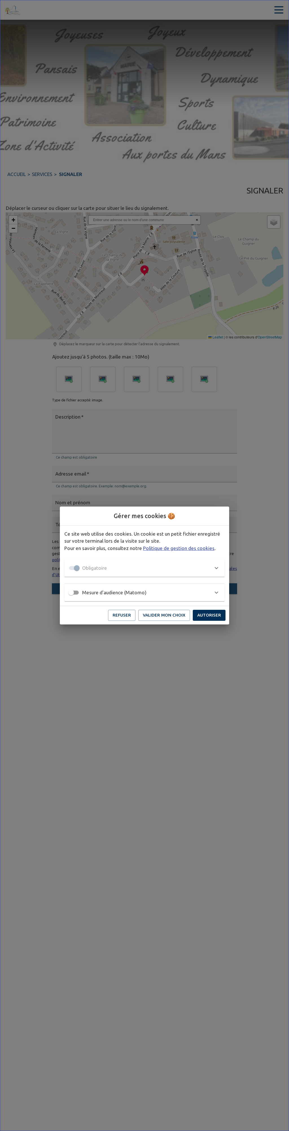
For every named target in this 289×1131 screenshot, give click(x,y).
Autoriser (209, 615)
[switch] (71, 592)
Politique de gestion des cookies (178, 548)
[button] (144, 568)
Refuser (122, 615)
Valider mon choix (164, 615)
